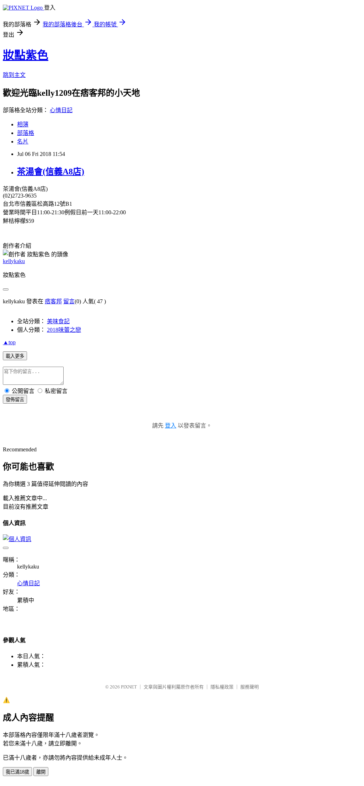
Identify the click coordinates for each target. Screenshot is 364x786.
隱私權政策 (222, 687)
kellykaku (14, 261)
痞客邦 (53, 301)
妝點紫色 (25, 55)
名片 (22, 141)
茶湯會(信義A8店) (50, 171)
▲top (9, 342)
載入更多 (15, 356)
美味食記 (58, 321)
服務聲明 (249, 687)
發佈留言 (15, 399)
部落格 (25, 133)
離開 (41, 772)
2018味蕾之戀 (64, 330)
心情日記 (61, 110)
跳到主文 (14, 75)
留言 (69, 301)
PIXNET (129, 687)
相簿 (22, 124)
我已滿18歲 (17, 772)
